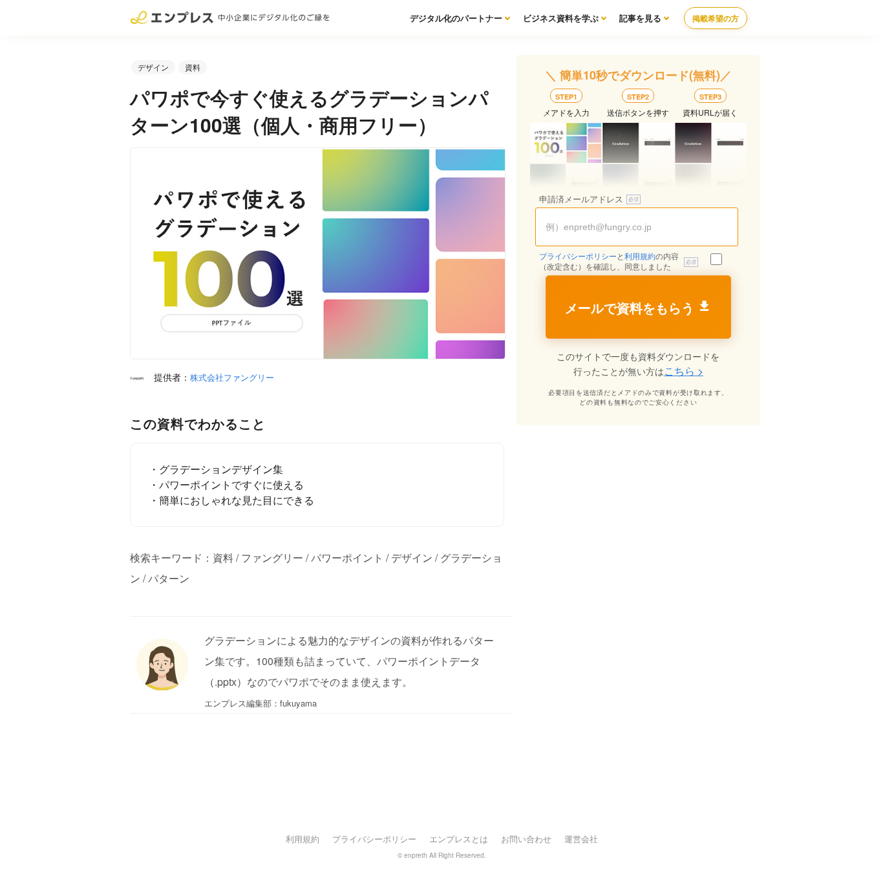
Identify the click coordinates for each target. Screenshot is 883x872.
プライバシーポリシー (578, 256)
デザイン (153, 66)
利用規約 (639, 256)
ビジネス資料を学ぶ (561, 18)
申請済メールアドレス (581, 199)
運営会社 (581, 839)
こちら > (683, 370)
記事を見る (640, 18)
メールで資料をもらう (629, 308)
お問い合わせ (526, 839)
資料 (192, 66)
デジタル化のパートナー (456, 18)
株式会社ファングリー (232, 377)
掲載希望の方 (715, 18)
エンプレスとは (458, 839)
